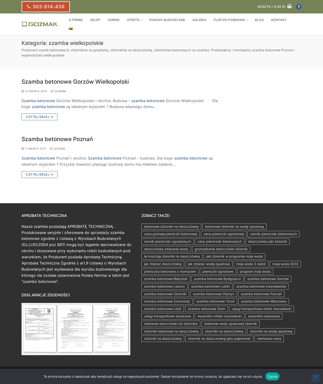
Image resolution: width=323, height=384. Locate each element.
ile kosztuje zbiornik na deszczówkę (172, 256)
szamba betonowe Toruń (215, 301)
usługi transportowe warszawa (167, 316)
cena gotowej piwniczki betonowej (170, 234)
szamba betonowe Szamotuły (167, 301)
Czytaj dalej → (39, 117)
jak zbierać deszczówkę (163, 264)
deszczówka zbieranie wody (166, 249)
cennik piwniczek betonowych (273, 234)
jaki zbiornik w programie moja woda (234, 256)
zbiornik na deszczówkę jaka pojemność (219, 339)
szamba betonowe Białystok (166, 279)
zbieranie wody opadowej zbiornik (230, 324)
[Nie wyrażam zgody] (315, 378)
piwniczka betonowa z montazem (170, 271)
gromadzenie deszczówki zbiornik (221, 249)
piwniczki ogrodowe (217, 271)
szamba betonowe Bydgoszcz (217, 279)
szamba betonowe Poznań (261, 294)
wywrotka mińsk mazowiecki (219, 316)
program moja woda (255, 271)
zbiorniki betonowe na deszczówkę (171, 331)
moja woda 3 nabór (251, 264)
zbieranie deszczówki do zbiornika (171, 324)
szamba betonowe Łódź (162, 309)
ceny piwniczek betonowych (219, 241)
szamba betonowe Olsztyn (213, 294)
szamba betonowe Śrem (206, 309)
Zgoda (272, 376)
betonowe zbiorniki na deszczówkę (171, 226)
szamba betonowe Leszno (164, 286)
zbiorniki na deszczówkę (224, 331)
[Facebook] (298, 6)
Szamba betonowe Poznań (57, 139)
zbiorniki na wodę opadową (271, 331)
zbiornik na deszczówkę (163, 339)
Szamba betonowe (38, 100)
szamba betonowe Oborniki (165, 294)
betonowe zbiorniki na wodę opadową (234, 226)
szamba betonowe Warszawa (263, 301)
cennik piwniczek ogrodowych (167, 241)
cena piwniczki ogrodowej (224, 234)
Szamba (60, 91)
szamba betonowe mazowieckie (261, 286)
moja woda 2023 (285, 264)
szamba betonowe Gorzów (268, 279)
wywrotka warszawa (264, 316)
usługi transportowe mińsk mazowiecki (261, 309)
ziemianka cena (269, 339)
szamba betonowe (148, 100)
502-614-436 (48, 6)
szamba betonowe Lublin (210, 286)
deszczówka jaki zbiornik (267, 241)
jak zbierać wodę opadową (209, 264)
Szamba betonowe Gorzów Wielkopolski (75, 81)
